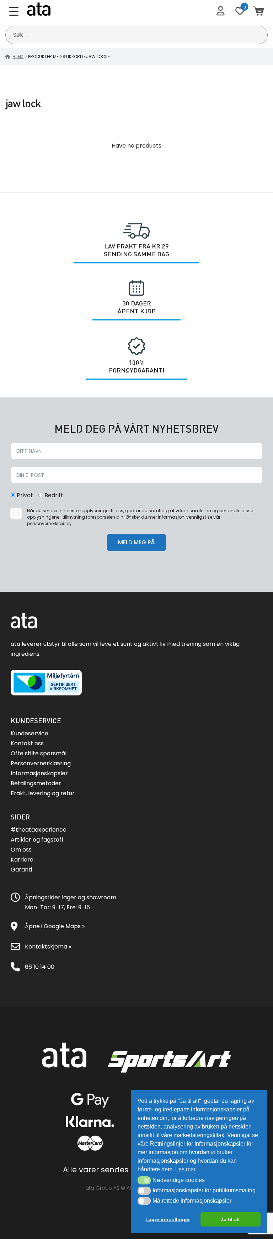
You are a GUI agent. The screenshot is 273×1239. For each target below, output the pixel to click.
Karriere (22, 859)
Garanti (21, 869)
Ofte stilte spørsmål (38, 753)
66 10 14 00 (39, 967)
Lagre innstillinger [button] (167, 1219)
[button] (144, 1180)
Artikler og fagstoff (37, 840)
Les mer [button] (185, 1169)
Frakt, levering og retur (43, 793)
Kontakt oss (27, 743)
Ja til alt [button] (230, 1219)
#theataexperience (38, 830)
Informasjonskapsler (39, 773)
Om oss (21, 849)
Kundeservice (29, 733)
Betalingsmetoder (36, 783)
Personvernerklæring (41, 763)
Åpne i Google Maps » (55, 926)
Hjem (17, 56)
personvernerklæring (49, 523)
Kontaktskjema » (48, 946)
